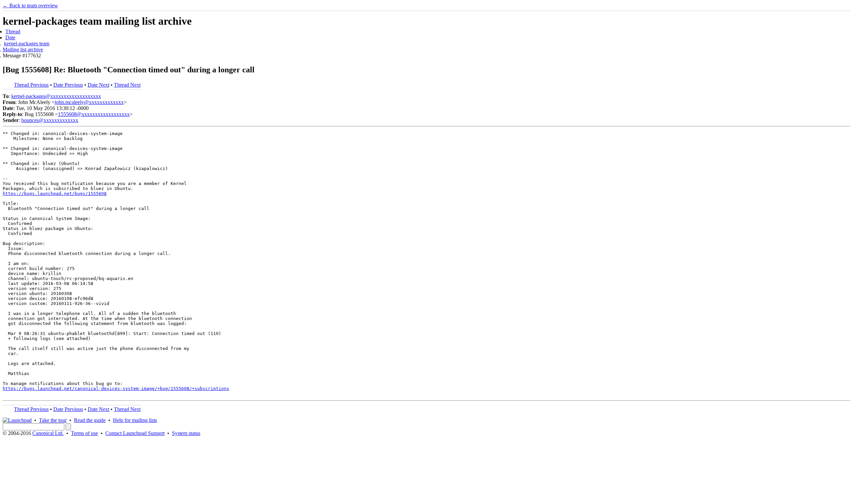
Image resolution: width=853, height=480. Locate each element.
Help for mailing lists (135, 420)
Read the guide (90, 420)
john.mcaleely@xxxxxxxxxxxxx (89, 102)
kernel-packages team (26, 43)
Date (10, 37)
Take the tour (53, 420)
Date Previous (68, 85)
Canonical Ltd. (48, 433)
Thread (12, 31)
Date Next (98, 85)
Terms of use (84, 433)
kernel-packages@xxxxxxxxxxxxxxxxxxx (56, 96)
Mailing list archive (23, 49)
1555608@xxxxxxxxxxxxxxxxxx (94, 114)
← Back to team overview (30, 5)
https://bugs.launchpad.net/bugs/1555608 (55, 193)
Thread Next (127, 85)
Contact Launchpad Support (135, 433)
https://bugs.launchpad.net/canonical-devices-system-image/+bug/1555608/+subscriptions (116, 388)
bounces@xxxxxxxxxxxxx (49, 120)
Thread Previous (31, 85)
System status (186, 433)
